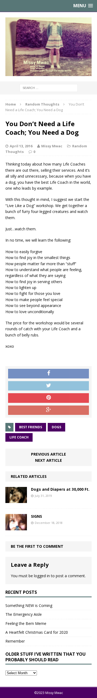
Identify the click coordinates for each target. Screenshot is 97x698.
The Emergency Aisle (23, 614)
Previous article (48, 454)
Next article (48, 460)
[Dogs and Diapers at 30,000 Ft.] (16, 499)
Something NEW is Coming (28, 605)
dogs (56, 427)
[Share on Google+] (48, 410)
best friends (30, 427)
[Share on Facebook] (48, 373)
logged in (42, 575)
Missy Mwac (51, 146)
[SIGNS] (16, 527)
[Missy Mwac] (48, 46)
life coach (19, 437)
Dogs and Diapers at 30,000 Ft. (60, 489)
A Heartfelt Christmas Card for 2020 (36, 632)
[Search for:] (49, 87)
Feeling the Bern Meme (25, 623)
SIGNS (36, 516)
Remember (15, 641)
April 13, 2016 (21, 146)
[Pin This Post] (48, 398)
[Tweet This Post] (48, 386)
